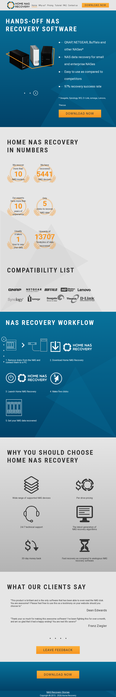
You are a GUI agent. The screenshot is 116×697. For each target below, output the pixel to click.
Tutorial (58, 5)
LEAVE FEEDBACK (58, 650)
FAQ (65, 5)
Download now (95, 5)
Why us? (42, 5)
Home (34, 5)
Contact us (73, 5)
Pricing (50, 5)
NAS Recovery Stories (58, 692)
